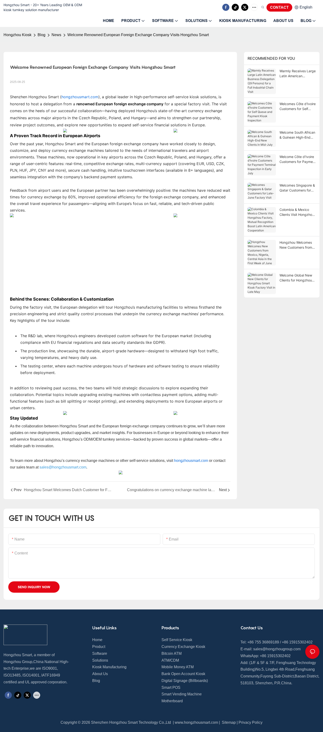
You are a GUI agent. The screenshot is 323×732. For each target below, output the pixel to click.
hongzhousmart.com (79, 96)
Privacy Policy (250, 722)
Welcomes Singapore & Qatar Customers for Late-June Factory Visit (297, 188)
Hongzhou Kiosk (17, 35)
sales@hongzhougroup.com (277, 649)
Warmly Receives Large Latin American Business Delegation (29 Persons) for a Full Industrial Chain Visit (297, 73)
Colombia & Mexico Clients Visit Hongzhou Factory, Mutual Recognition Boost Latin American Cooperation (297, 212)
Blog (41, 35)
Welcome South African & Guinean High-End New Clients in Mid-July (297, 135)
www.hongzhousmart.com (196, 722)
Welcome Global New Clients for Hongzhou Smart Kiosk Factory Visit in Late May (295, 278)
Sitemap (228, 722)
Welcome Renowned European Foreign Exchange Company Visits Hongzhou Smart (138, 35)
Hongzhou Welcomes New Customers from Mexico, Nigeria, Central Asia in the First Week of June (297, 245)
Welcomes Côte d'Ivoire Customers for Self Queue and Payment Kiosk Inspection (297, 106)
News (56, 35)
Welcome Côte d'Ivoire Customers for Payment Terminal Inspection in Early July (297, 159)
